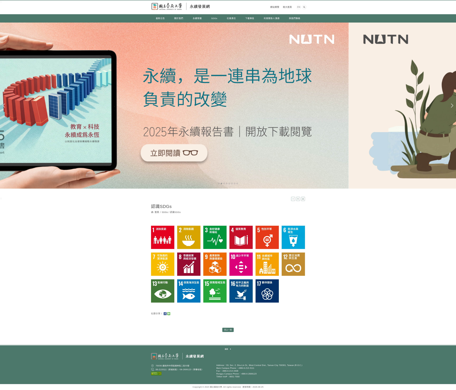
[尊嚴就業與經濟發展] (188, 264)
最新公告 (160, 18)
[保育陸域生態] (215, 291)
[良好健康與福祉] (215, 237)
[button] (219, 183)
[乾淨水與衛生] (293, 237)
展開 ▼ (228, 349)
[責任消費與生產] (293, 264)
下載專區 (249, 18)
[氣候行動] (162, 291)
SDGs (214, 18)
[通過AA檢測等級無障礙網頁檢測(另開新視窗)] (182, 373)
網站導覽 (274, 7)
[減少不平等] (241, 264)
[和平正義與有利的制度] (241, 291)
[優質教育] (241, 237)
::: (1, 1)
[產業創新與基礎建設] (215, 264)
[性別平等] (267, 237)
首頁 (157, 212)
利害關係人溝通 (272, 18)
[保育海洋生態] (188, 291)
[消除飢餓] (188, 237)
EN (298, 7)
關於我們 (178, 18)
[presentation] (4, 105)
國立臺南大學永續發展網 (181, 7)
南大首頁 (287, 7)
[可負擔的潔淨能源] (162, 264)
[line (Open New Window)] (168, 313)
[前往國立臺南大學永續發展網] (177, 357)
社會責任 (231, 18)
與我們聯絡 (294, 18)
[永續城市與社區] (267, 264)
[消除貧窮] (162, 237)
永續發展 (197, 18)
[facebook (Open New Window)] (165, 313)
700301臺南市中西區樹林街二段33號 (172, 366)
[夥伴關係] (267, 291)
